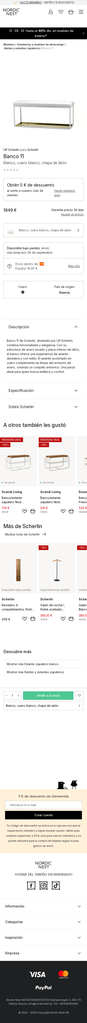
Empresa (12, 953)
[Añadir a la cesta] (32, 511)
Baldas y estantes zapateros (22, 48)
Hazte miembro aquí (64, 193)
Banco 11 (48, 48)
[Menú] (81, 12)
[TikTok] (56, 885)
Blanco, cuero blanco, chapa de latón (32, 705)
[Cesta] (71, 12)
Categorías (14, 922)
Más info (74, 266)
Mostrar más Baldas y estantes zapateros (35, 672)
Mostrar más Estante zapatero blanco (32, 664)
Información (14, 906)
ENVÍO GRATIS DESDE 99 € (46, 4)
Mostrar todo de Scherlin (22, 534)
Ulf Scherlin (11, 149)
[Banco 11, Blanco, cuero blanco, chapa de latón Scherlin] (43, 97)
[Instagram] (43, 885)
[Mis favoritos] (61, 12)
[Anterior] (7, 98)
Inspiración (14, 937)
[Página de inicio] (11, 11)
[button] (11, 170)
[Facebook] (31, 885)
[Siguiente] (79, 98)
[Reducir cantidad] (6, 695)
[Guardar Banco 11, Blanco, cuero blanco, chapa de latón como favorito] (79, 695)
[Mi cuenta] (51, 12)
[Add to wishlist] (24, 511)
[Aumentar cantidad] (18, 695)
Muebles (8, 44)
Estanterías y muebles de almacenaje (40, 44)
